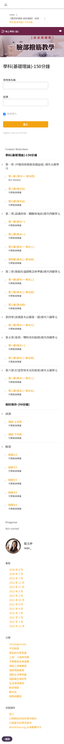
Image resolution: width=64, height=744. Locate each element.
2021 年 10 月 (16, 600)
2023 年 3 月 (16, 578)
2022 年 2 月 (16, 595)
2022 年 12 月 (16, 582)
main (12, 14)
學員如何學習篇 (18, 653)
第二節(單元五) (16, 189)
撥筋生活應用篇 (18, 674)
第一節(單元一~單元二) (21, 279)
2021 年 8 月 (16, 608)
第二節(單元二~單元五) (21, 390)
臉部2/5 (12, 467)
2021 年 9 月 (16, 604)
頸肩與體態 (15, 696)
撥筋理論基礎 (16, 670)
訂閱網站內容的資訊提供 (23, 718)
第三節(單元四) (16, 304)
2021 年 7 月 (16, 613)
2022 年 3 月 (16, 591)
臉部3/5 (12, 480)
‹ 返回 (7, 739)
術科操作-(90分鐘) (17, 404)
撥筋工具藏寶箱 (18, 666)
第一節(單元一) (16, 221)
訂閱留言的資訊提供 (20, 723)
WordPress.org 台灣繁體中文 (25, 727)
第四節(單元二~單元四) (21, 259)
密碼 (5, 97)
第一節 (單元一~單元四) (21, 176)
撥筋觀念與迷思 (18, 679)
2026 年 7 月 (16, 574)
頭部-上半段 (15, 422)
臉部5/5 (12, 505)
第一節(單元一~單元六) (21, 325)
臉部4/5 (12, 492)
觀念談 (13, 692)
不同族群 (14, 648)
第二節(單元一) (16, 234)
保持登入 (11, 114)
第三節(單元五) (16, 201)
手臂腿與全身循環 (19, 661)
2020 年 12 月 (16, 626)
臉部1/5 (12, 454)
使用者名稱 (9, 80)
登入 (11, 714)
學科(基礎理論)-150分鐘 (21, 155)
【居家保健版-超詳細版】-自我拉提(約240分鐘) (26, 18)
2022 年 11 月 (16, 587)
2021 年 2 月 (16, 622)
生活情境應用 (16, 683)
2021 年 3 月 (16, 617)
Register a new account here (15, 132)
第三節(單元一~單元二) (21, 247)
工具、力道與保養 (19, 657)
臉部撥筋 (14, 687)
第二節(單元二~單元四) (21, 292)
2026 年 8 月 (16, 569)
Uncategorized (17, 644)
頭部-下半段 (15, 434)
